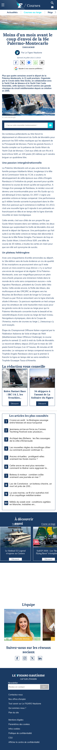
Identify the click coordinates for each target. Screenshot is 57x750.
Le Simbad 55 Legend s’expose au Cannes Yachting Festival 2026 (15, 553)
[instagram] (25, 658)
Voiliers (15, 524)
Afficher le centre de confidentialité (24, 742)
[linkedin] (40, 658)
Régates (52, 12)
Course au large (28, 47)
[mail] (52, 7)
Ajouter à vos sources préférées (30, 69)
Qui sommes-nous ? (17, 708)
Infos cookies (14, 729)
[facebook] (17, 658)
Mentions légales (15, 720)
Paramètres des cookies (19, 724)
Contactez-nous (15, 694)
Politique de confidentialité (20, 733)
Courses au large (33, 12)
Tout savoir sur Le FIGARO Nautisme (24, 703)
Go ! (44, 687)
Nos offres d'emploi (17, 699)
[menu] (2, 4)
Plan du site (13, 712)
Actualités (12, 12)
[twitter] (32, 658)
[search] (52, 3)
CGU (10, 737)
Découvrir (15, 559)
